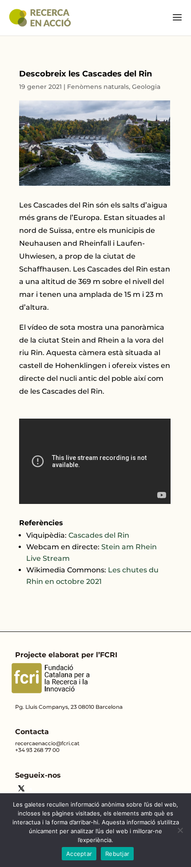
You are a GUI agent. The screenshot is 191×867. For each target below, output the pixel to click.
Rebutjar (117, 853)
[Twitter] (21, 789)
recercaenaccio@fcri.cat (47, 743)
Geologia (146, 87)
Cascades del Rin (98, 535)
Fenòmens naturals (98, 87)
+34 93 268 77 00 (37, 750)
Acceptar (79, 853)
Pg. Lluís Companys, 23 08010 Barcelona (69, 706)
